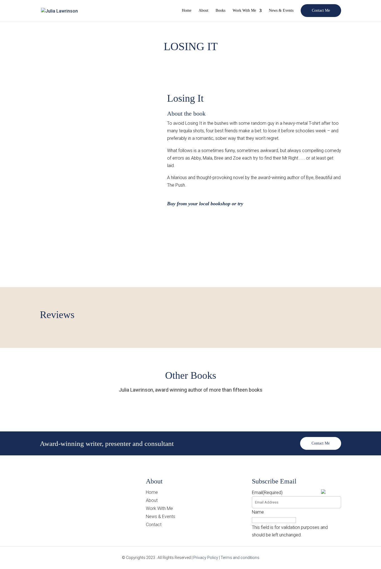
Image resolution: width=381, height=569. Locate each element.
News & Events (281, 11)
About (203, 11)
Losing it (185, 98)
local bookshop (214, 203)
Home (186, 11)
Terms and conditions (240, 557)
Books (220, 11)
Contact (153, 524)
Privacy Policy (205, 557)
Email (267, 492)
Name (258, 512)
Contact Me (321, 10)
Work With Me (244, 11)
